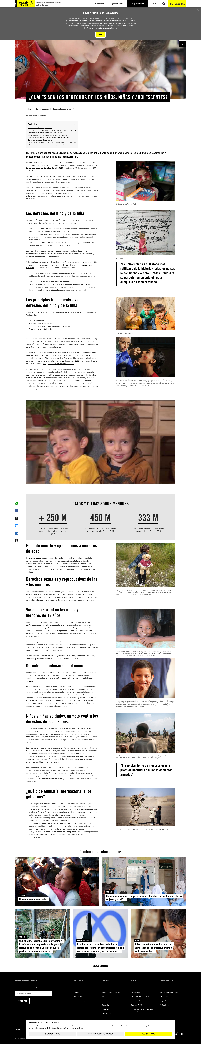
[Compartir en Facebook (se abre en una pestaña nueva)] (16, 511)
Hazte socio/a (177, 3)
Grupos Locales (165, 1001)
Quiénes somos (78, 988)
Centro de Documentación (169, 992)
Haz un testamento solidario (141, 996)
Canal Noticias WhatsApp (111, 992)
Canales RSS (106, 1014)
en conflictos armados (81, 284)
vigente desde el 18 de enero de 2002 (63, 361)
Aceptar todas (148, 1034)
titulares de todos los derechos (64, 153)
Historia (76, 992)
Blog (103, 996)
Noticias (105, 988)
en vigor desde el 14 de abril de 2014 (58, 363)
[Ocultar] (73, 124)
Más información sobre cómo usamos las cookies (65, 1028)
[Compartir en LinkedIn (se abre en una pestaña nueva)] (16, 533)
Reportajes (105, 1001)
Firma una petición (137, 988)
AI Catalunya (164, 1005)
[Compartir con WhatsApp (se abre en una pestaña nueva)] (16, 503)
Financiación (77, 996)
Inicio (29, 109)
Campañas (105, 1005)
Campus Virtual (165, 996)
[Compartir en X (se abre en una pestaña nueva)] (16, 518)
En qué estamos (42, 109)
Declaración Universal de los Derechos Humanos (125, 153)
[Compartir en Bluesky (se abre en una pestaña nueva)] (16, 525)
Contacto (18, 1030)
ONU (53, 534)
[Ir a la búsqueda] (164, 3)
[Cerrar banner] (198, 10)
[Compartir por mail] (16, 540)
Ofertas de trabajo (79, 1001)
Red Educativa (165, 988)
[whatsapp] (176, 1033)
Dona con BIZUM (137, 1005)
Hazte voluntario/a (137, 1001)
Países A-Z (105, 1009)
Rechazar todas (52, 1034)
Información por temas (62, 109)
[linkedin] (183, 1033)
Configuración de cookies (100, 1034)
